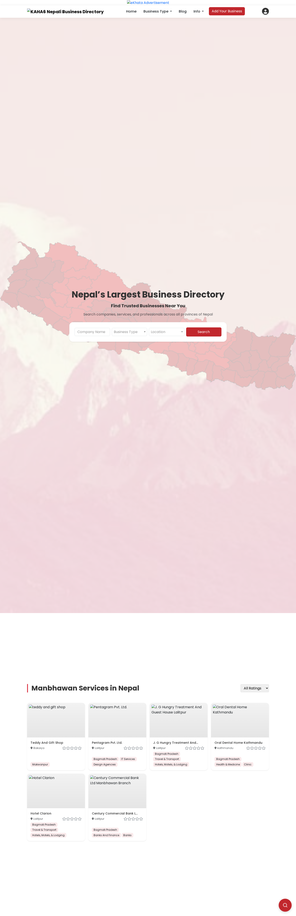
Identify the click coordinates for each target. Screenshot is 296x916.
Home (131, 11)
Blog (183, 11)
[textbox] (129, 332)
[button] (265, 11)
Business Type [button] (156, 11)
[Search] (285, 905)
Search (204, 331)
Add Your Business (227, 11)
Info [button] (197, 11)
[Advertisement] (150, 643)
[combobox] (129, 332)
